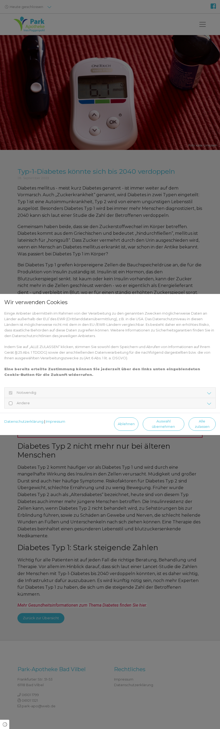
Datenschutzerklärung (23, 421)
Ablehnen (126, 424)
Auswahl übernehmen (163, 423)
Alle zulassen (202, 423)
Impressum (55, 421)
